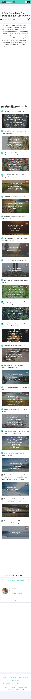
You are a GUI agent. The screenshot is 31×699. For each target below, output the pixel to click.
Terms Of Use (12, 677)
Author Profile (15, 600)
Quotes (4, 19)
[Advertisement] (15, 64)
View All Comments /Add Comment (15, 580)
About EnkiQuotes (23, 677)
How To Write (15, 680)
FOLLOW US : (7, 683)
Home (4, 677)
